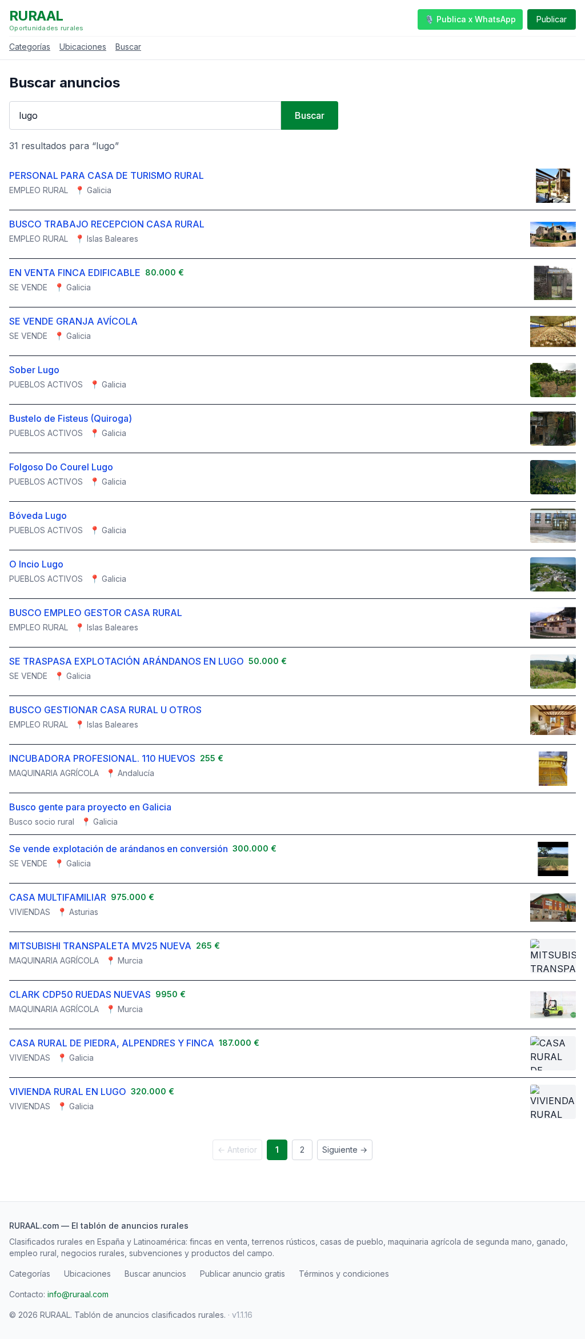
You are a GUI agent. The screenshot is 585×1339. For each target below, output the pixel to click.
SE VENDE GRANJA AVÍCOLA (73, 321)
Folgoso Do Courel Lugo (61, 467)
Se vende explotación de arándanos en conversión (118, 848)
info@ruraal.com (78, 1294)
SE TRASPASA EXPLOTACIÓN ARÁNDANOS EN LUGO (126, 661)
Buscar (128, 46)
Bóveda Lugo (38, 515)
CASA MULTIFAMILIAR (57, 897)
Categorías (29, 46)
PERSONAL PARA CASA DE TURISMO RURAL (106, 175)
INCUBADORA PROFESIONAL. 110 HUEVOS (102, 758)
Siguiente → (344, 1149)
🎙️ (470, 19)
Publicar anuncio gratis (242, 1273)
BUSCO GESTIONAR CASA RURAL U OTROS (105, 710)
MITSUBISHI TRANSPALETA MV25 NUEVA (100, 946)
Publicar (551, 19)
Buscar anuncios (155, 1273)
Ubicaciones (82, 46)
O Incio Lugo (36, 564)
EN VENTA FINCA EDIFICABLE (75, 272)
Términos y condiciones (344, 1273)
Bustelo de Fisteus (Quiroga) (70, 418)
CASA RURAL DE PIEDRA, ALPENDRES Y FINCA (111, 1043)
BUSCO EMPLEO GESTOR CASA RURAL (95, 612)
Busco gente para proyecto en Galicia (90, 807)
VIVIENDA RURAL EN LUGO (67, 1091)
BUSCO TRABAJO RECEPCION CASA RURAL (107, 224)
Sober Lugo (34, 369)
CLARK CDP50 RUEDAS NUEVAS (80, 994)
